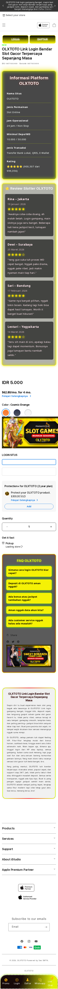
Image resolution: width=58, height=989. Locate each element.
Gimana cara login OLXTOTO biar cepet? (28, 571)
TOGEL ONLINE (14, 471)
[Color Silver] (28, 412)
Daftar (27, 983)
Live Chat (50, 983)
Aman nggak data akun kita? (26, 610)
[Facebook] (8, 642)
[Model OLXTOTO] (29, 462)
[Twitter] (14, 642)
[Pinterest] (19, 642)
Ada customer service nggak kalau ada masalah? (25, 622)
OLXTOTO (21, 960)
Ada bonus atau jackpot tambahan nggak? (22, 598)
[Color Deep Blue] (17, 412)
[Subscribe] (45, 927)
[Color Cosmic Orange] (6, 413)
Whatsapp (40, 983)
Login (17, 983)
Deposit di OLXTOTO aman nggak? (24, 585)
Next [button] (55, 5)
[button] (11, 635)
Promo (5, 983)
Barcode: (23, 63)
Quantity (7, 518)
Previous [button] (3, 5)
